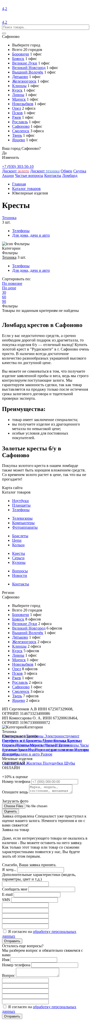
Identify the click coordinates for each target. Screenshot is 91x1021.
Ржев (16, 117)
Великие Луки (24, 63)
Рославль (20, 122)
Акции (8, 175)
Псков (17, 113)
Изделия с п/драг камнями (51, 749)
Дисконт (15, 171)
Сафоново (21, 126)
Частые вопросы (29, 175)
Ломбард (69, 175)
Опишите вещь (15, 792)
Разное (46, 754)
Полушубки (53, 763)
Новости (19, 575)
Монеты (37, 745)
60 (4, 297)
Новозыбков (22, 104)
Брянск (18, 58)
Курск (17, 90)
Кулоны (19, 562)
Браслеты (20, 536)
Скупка (79, 171)
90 (4, 301)
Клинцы (19, 86)
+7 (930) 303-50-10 (18, 166)
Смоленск (20, 131)
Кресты (18, 553)
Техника (9, 218)
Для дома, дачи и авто (31, 235)
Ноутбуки (20, 501)
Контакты (52, 175)
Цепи (16, 540)
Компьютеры (23, 523)
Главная (19, 184)
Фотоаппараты (25, 527)
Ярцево (18, 140)
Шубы (69, 763)
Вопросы (20, 571)
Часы (50, 745)
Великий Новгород (29, 67)
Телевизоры (22, 518)
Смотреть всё (14, 740)
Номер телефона (16, 781)
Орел (16, 108)
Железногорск (24, 81)
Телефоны (21, 231)
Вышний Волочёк (27, 72)
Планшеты (21, 505)
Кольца (18, 545)
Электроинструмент (61, 736)
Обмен (66, 171)
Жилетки (34, 763)
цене (9, 288)
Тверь (17, 135)
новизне (12, 283)
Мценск (19, 99)
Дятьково (20, 77)
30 (4, 292)
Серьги (18, 558)
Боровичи (20, 54)
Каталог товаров (26, 188)
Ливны (18, 95)
